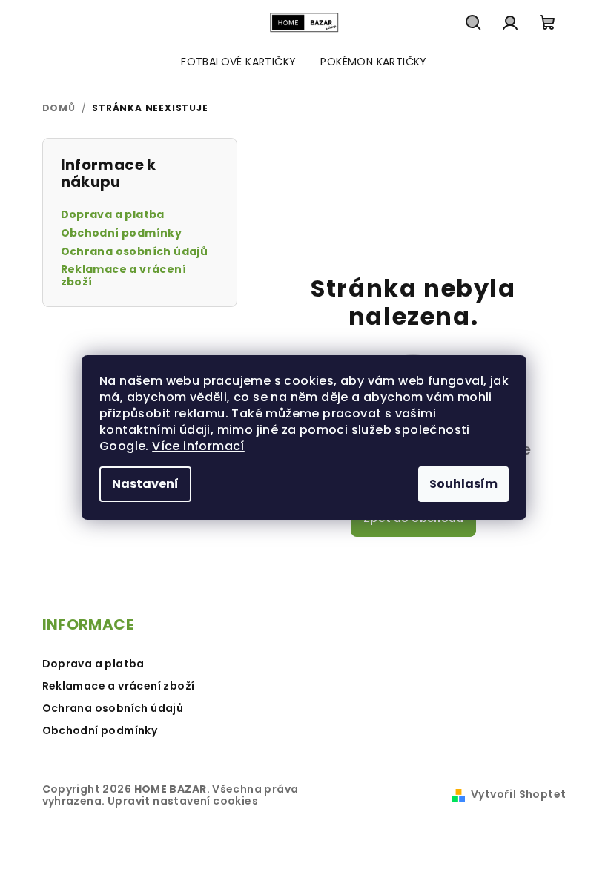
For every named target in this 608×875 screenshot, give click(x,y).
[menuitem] (238, 61)
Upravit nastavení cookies (183, 800)
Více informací (198, 446)
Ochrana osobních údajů (134, 251)
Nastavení (145, 483)
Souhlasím (463, 483)
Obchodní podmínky (121, 233)
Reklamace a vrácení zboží (124, 275)
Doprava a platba (113, 214)
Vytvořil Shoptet (518, 794)
